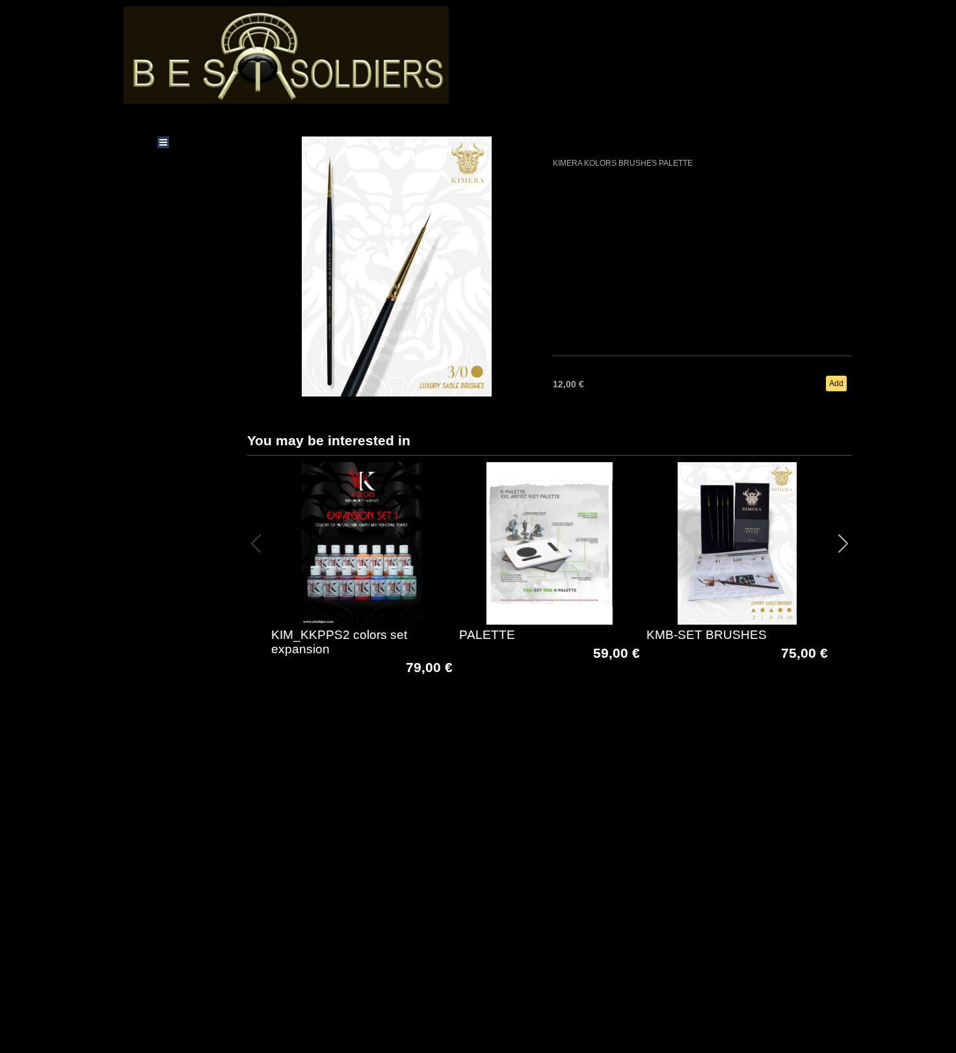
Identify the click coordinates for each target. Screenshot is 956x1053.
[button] (843, 543)
